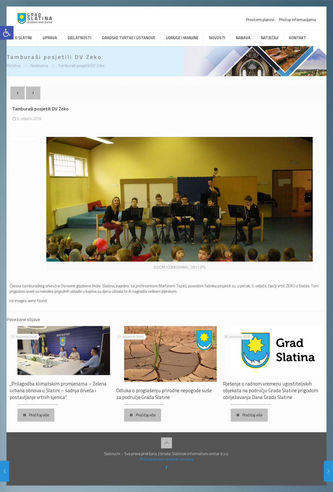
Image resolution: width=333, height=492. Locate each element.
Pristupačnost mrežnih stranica (166, 459)
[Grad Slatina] (34, 18)
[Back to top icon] (166, 442)
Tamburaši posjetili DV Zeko (81, 66)
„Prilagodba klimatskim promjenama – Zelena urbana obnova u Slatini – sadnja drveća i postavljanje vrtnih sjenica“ (58, 390)
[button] (7, 32)
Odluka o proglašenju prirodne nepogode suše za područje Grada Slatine (164, 394)
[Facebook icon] (167, 467)
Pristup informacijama (297, 20)
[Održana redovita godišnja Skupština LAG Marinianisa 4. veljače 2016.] (4, 471)
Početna (14, 66)
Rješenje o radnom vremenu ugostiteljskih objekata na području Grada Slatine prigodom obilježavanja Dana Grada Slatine (270, 390)
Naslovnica (39, 66)
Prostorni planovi (260, 20)
